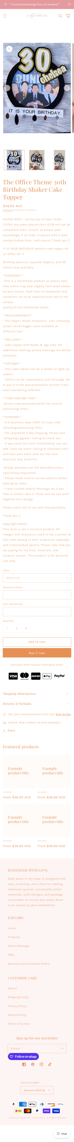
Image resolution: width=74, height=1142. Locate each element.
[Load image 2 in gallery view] (37, 160)
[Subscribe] (61, 1048)
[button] (5, 15)
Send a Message (18, 946)
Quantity (8, 620)
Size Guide (63, 714)
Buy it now (37, 653)
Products (14, 937)
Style (6, 570)
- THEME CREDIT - (39, 1118)
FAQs (11, 954)
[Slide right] (67, 88)
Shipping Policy (18, 997)
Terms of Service (19, 1023)
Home (12, 928)
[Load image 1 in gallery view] (14, 160)
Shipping (7, 210)
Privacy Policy (17, 1006)
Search (12, 988)
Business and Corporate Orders (29, 963)
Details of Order (12, 587)
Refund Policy (17, 1015)
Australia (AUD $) (34, 1090)
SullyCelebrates (23, 1118)
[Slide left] (7, 88)
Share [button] (11, 730)
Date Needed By (13, 603)
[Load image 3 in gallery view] (59, 160)
